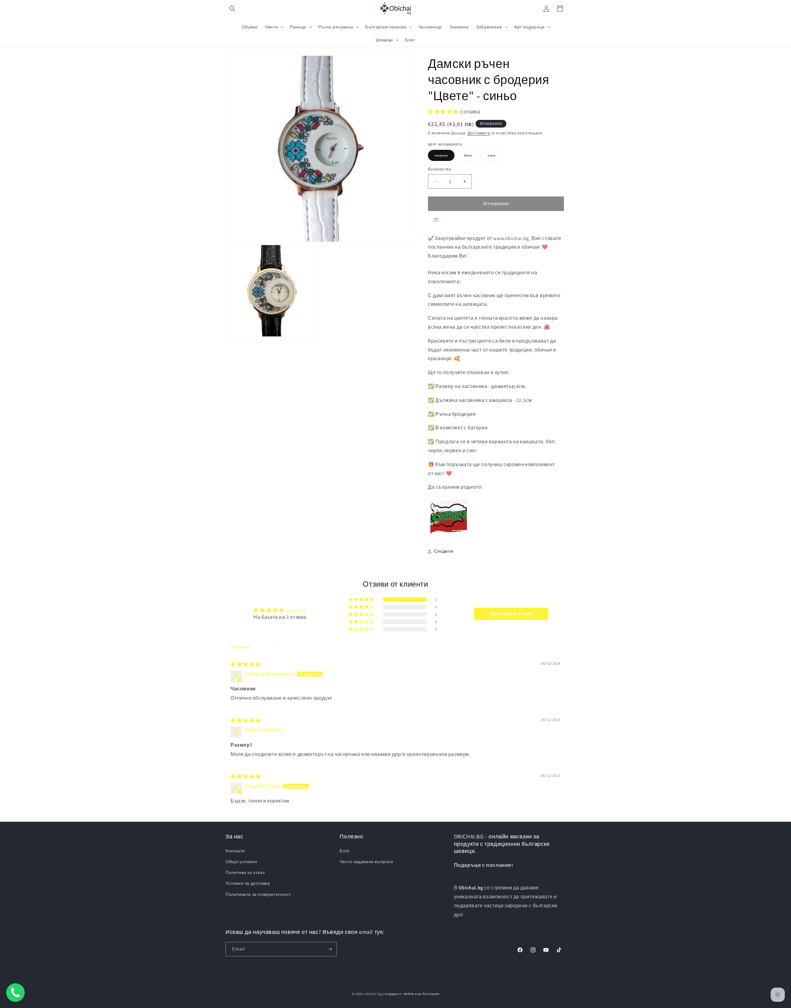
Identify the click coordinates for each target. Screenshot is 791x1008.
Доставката (478, 133)
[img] (246, 664)
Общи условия (241, 861)
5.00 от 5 (296, 610)
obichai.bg (373, 994)
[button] (232, 8)
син (495, 156)
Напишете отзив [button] (511, 613)
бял (471, 156)
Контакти (235, 851)
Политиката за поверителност (258, 894)
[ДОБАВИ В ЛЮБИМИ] (436, 220)
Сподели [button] (443, 551)
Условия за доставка (248, 883)
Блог (344, 851)
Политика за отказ (245, 872)
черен (444, 156)
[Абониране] (329, 949)
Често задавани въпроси (366, 861)
